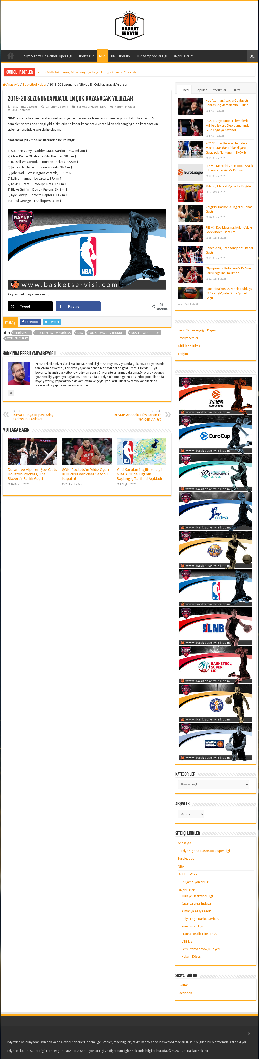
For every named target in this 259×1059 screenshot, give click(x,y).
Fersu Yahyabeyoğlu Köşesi (197, 330)
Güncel (184, 90)
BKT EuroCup (120, 56)
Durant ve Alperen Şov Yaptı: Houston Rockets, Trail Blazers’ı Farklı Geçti (32, 474)
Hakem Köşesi (191, 956)
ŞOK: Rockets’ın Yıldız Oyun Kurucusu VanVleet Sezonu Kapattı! (85, 474)
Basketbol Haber (35, 84)
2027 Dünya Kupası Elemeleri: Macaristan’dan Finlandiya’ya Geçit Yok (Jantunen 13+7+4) (227, 147)
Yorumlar (219, 90)
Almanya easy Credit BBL (199, 911)
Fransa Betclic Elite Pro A (199, 934)
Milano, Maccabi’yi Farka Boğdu (228, 186)
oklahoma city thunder (107, 333)
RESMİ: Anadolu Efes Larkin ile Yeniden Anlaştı (137, 415)
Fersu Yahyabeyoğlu (24, 106)
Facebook (185, 993)
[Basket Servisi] (129, 24)
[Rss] (249, 1034)
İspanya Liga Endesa (196, 903)
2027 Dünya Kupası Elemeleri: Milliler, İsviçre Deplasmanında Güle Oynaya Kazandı (228, 125)
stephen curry (17, 338)
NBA (102, 56)
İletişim (183, 354)
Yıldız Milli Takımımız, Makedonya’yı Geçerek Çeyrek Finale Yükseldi (86, 72)
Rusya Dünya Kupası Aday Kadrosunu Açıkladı (33, 415)
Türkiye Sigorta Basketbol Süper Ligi (46, 56)
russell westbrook (145, 333)
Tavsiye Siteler (188, 338)
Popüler (201, 90)
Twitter (183, 985)
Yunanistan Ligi (192, 926)
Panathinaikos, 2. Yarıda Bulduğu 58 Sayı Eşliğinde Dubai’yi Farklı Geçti (229, 293)
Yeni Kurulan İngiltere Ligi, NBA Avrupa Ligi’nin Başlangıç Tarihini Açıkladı (140, 474)
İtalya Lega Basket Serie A (200, 919)
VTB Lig (187, 941)
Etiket (236, 90)
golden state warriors (54, 333)
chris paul (22, 333)
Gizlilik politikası (189, 346)
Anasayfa (10, 55)
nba (80, 333)
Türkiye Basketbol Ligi (197, 896)
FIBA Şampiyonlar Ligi (151, 56)
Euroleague (86, 56)
